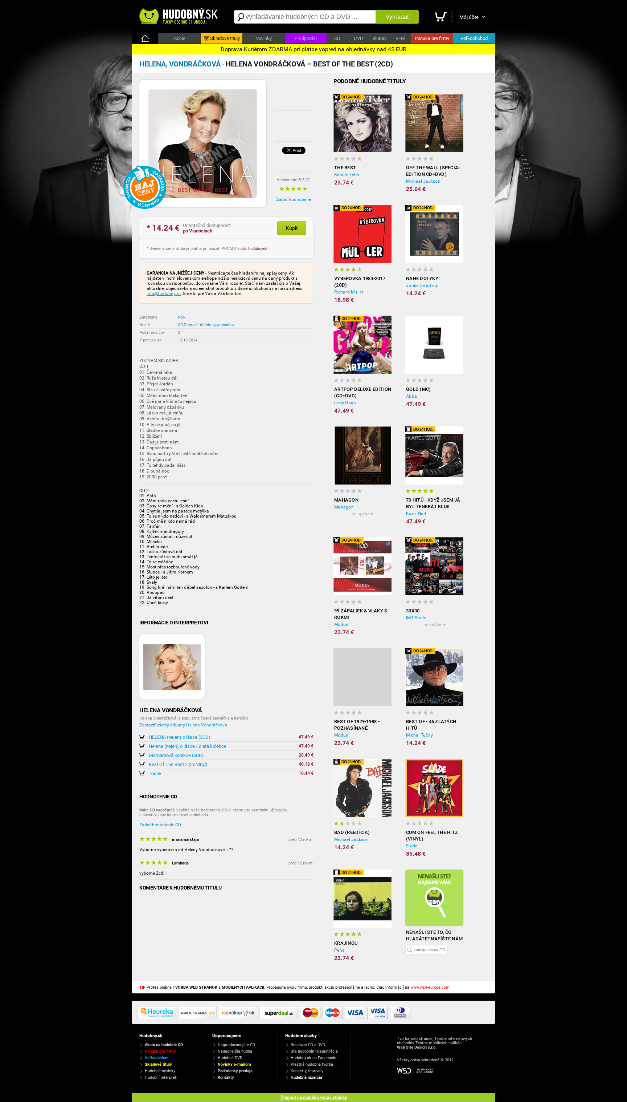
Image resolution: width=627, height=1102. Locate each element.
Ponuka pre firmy (432, 38)
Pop (181, 317)
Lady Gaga (345, 402)
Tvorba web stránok (415, 1038)
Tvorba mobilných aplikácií (439, 1043)
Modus (341, 624)
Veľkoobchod (474, 38)
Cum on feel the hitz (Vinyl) (432, 836)
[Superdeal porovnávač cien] (279, 1017)
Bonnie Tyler (346, 174)
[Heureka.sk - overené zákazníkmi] (158, 1017)
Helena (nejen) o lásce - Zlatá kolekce (187, 746)
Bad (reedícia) (352, 832)
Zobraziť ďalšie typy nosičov (209, 325)
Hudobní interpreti (161, 1077)
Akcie (179, 38)
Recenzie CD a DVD (308, 1044)
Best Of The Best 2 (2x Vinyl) (178, 764)
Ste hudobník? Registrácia (314, 1051)
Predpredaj (306, 38)
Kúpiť (292, 228)
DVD (358, 38)
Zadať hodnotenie (293, 199)
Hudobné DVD (230, 1058)
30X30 (412, 610)
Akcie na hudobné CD (164, 1044)
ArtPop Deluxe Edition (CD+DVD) (362, 392)
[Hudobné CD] (198, 1017)
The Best (345, 167)
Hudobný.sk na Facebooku (314, 1058)
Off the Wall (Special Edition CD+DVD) (433, 171)
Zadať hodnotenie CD (160, 824)
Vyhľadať (397, 17)
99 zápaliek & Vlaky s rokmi (360, 614)
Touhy (155, 773)
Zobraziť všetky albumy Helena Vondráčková (183, 725)
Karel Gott (416, 513)
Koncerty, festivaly (307, 1071)
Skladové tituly (225, 38)
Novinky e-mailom (234, 1064)
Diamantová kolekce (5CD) (176, 755)
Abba (411, 396)
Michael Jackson (423, 181)
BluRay (379, 38)
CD (337, 38)
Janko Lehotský (422, 285)
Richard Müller (349, 292)
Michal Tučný (419, 735)
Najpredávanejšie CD (236, 1044)
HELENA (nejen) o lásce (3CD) (179, 737)
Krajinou (345, 943)
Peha (339, 950)
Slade (411, 845)
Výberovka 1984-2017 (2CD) (359, 282)
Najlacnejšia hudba (235, 1051)
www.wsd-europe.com (430, 987)
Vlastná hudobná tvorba (312, 1064)
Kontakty (226, 1077)
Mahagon (346, 500)
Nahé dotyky (422, 278)
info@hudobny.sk (164, 293)
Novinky (263, 38)
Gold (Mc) (418, 389)
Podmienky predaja (235, 1071)
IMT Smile (416, 617)
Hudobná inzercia (306, 1077)
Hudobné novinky (160, 1071)
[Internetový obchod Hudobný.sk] (179, 17)
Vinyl (400, 38)
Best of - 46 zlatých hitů (431, 725)
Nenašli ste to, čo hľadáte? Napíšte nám (434, 935)
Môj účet (469, 17)
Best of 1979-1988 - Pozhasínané (357, 725)
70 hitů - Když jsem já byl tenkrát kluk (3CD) (433, 503)
